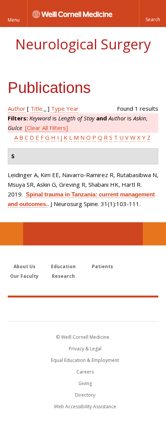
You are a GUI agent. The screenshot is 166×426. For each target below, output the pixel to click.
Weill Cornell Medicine (83, 309)
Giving (85, 383)
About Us (25, 266)
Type (58, 108)
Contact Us (154, 233)
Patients (102, 266)
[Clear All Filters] (46, 128)
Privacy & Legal (85, 348)
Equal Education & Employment (85, 360)
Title (36, 108)
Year (72, 108)
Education (63, 266)
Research (63, 276)
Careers (85, 372)
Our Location (11, 233)
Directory (85, 395)
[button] (152, 13)
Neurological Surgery (83, 44)
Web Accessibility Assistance (85, 406)
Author (16, 108)
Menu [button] (14, 20)
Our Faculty (24, 276)
